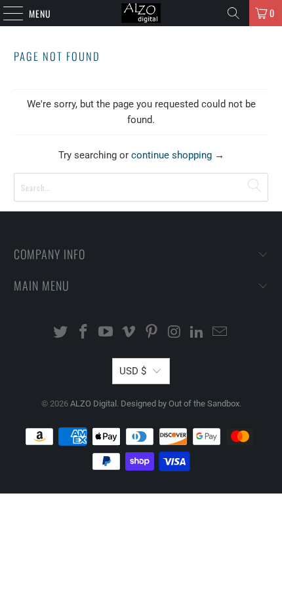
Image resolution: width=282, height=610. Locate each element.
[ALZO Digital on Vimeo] (129, 333)
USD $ (132, 371)
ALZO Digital (93, 403)
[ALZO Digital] (141, 13)
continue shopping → (177, 155)
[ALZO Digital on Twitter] (61, 333)
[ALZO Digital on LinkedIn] (197, 333)
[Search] (233, 13)
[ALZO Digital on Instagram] (174, 333)
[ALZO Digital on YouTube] (106, 333)
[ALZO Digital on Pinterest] (152, 333)
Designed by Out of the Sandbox (180, 403)
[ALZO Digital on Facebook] (83, 333)
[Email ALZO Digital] (220, 333)
